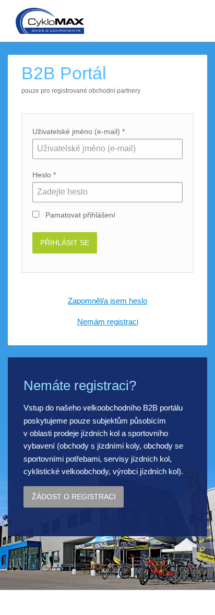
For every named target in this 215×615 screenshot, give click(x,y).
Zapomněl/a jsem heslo (107, 300)
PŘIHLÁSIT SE (64, 242)
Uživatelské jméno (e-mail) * (78, 131)
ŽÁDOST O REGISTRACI (74, 496)
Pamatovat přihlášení (79, 215)
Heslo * (44, 175)
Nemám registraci (107, 321)
